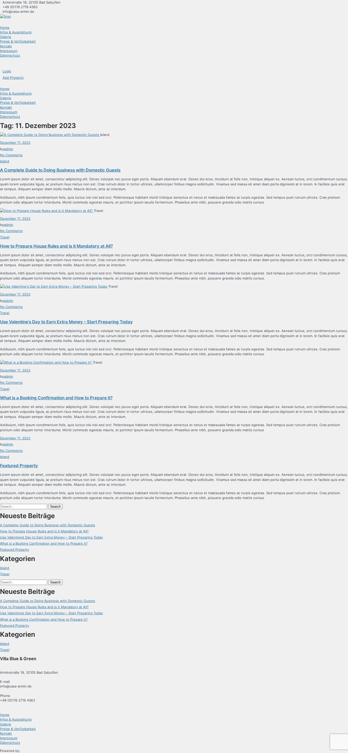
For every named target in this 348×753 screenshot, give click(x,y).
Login (7, 71)
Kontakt (6, 46)
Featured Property (19, 465)
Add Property (13, 77)
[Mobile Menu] (1, 63)
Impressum (8, 51)
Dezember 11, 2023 (15, 143)
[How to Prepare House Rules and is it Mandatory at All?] (47, 211)
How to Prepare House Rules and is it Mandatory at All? (56, 246)
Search (55, 506)
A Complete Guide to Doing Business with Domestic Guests (60, 170)
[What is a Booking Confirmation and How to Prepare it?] (46, 362)
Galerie (5, 37)
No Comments (11, 155)
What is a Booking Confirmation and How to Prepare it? (56, 397)
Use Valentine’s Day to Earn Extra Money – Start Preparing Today (66, 321)
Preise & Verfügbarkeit (18, 41)
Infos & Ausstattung (16, 32)
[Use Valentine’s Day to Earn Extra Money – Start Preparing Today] (54, 286)
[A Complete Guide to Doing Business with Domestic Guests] (50, 135)
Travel (4, 237)
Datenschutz (10, 55)
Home (4, 27)
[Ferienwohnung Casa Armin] (5, 16)
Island (4, 161)
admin (8, 149)
